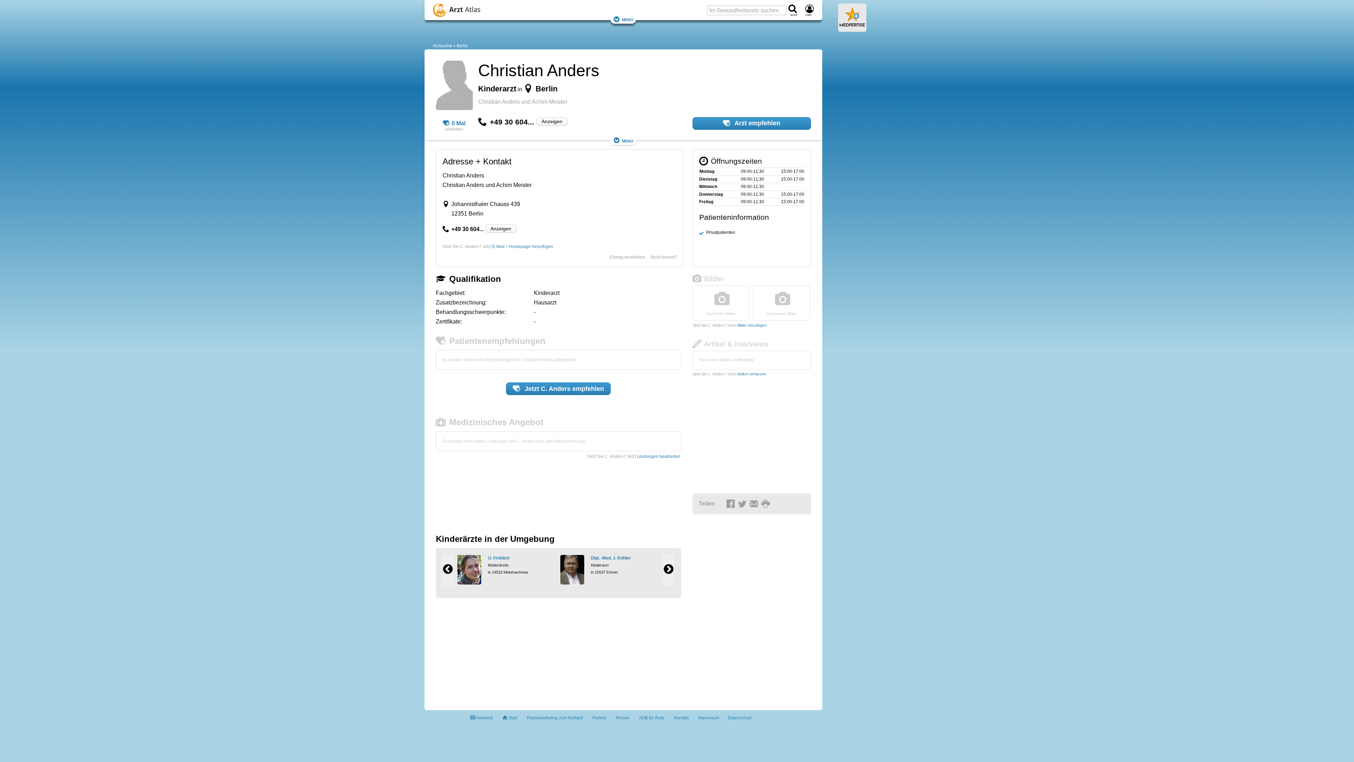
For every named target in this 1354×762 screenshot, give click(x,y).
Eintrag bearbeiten (627, 257)
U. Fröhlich (499, 558)
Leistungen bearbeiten (658, 456)
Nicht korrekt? (664, 257)
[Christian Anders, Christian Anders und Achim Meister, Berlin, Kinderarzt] (454, 86)
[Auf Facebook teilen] (731, 504)
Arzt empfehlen (756, 123)
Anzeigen (552, 121)
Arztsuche (442, 45)
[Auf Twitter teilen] (743, 504)
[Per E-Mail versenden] (755, 504)
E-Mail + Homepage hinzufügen (522, 246)
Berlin (462, 45)
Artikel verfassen (751, 374)
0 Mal (458, 123)
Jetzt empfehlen (563, 388)
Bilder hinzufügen (752, 325)
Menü (627, 19)
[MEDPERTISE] (852, 28)
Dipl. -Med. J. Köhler (611, 558)
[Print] (766, 504)
